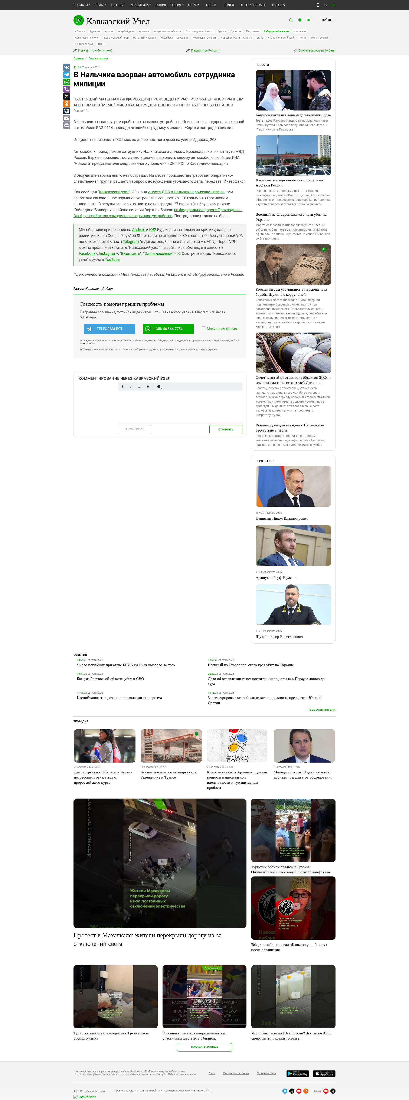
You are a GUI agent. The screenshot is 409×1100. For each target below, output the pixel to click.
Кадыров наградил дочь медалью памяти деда (293, 114)
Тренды (117, 5)
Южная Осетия (319, 37)
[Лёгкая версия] (318, 5)
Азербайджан (126, 31)
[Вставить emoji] (158, 386)
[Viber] (66, 89)
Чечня (302, 37)
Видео (229, 5)
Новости (80, 5)
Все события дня (323, 709)
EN (334, 5)
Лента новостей (98, 58)
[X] (66, 96)
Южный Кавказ (84, 44)
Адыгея (109, 31)
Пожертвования (266, 1073)
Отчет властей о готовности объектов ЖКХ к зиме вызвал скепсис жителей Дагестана (293, 380)
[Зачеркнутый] (148, 386)
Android (138, 229)
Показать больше (204, 1046)
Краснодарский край (116, 37)
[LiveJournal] (66, 111)
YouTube (112, 259)
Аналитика (139, 5)
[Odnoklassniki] (66, 104)
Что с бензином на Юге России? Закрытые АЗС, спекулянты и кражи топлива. (291, 1035)
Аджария (94, 31)
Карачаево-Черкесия (87, 37)
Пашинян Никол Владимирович (282, 518)
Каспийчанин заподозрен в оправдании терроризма (119, 697)
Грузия (222, 31)
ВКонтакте (130, 253)
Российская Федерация (174, 37)
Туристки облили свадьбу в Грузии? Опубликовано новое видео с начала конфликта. (291, 869)
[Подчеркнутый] (139, 386)
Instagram (107, 253)
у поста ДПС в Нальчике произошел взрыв (186, 192)
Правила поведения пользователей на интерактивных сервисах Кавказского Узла (163, 1090)
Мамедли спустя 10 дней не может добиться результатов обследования (303, 774)
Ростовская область (205, 37)
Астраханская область (167, 31)
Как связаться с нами (236, 1073)
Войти (326, 19)
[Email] (66, 118)
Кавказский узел (114, 192)
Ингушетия (252, 31)
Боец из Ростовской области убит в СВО (110, 678)
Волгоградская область (199, 31)
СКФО (260, 37)
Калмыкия (300, 31)
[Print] (66, 125)
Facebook (87, 253)
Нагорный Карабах (144, 37)
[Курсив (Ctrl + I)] (131, 386)
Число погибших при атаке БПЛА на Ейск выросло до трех (126, 664)
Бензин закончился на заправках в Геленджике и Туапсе (169, 774)
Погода (278, 5)
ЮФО (100, 44)
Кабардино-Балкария (276, 31)
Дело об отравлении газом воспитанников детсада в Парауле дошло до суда (266, 681)
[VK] (66, 67)
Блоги (211, 5)
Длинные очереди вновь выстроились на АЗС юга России (289, 182)
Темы (99, 5)
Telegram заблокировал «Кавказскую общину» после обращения (289, 947)
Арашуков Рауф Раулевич (277, 577)
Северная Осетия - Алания (236, 37)
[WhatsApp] (66, 82)
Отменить (225, 429)
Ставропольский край (281, 37)
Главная (78, 58)
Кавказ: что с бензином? (95, 50)
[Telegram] (66, 75)
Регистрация (134, 428)
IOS (152, 229)
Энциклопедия (168, 5)
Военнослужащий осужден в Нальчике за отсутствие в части (290, 427)
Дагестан (236, 31)
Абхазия (80, 31)
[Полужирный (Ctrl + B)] (122, 386)
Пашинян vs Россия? (205, 50)
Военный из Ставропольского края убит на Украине (291, 217)
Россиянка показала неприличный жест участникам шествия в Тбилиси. (195, 1035)
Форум (193, 5)
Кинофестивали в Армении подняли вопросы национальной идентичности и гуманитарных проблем (237, 779)
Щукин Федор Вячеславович (279, 636)
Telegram (131, 241)
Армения (144, 31)
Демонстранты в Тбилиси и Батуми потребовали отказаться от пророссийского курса (103, 777)
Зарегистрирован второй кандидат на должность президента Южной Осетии (264, 700)
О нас (212, 1073)
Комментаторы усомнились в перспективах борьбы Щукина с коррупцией (291, 292)
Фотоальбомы (253, 5)
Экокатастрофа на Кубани (317, 50)
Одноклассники (158, 253)
